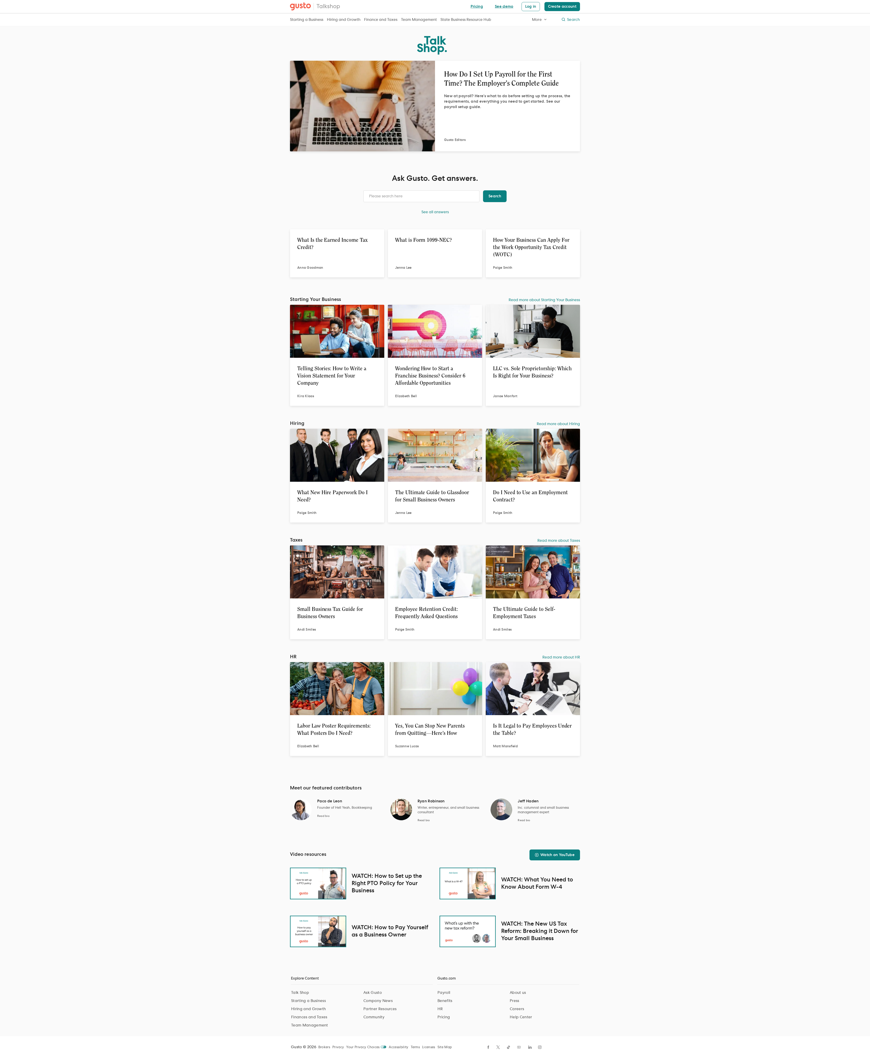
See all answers (435, 212)
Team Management (419, 20)
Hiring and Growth (343, 20)
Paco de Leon (329, 801)
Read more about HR (561, 657)
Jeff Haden (528, 801)
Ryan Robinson (431, 801)
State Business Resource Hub (465, 20)
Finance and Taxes (380, 20)
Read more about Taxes (558, 540)
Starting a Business (306, 20)
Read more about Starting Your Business (544, 300)
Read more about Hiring (558, 424)
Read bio (323, 816)
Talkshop (328, 6)
